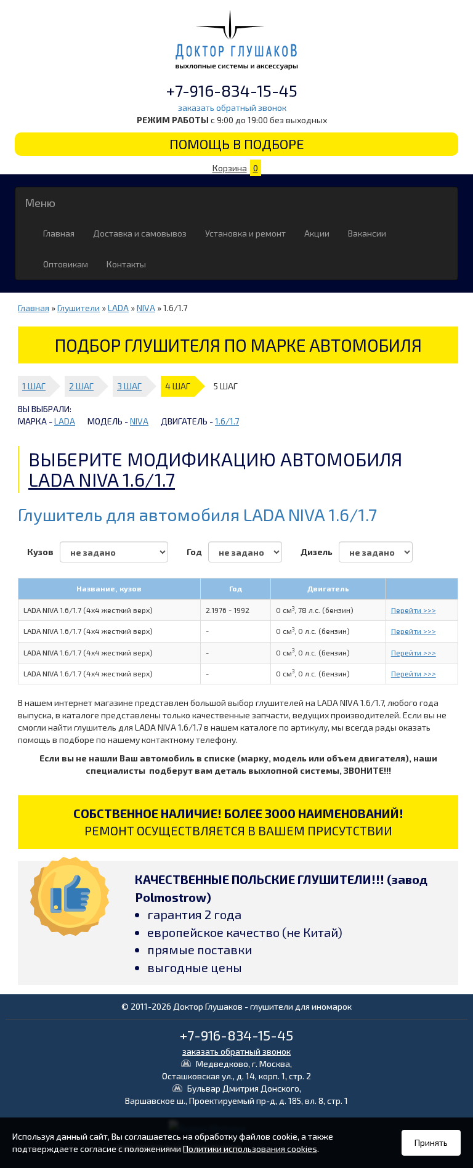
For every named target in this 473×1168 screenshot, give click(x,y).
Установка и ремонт (245, 233)
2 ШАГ (81, 386)
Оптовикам (65, 264)
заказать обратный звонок (232, 107)
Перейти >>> (413, 610)
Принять (431, 1142)
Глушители (78, 307)
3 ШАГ (129, 386)
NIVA (146, 307)
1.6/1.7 (227, 421)
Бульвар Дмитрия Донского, (236, 1094)
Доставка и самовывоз (140, 233)
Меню (40, 202)
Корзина (235, 168)
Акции (316, 233)
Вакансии (367, 233)
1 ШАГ (34, 386)
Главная (59, 233)
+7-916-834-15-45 (231, 90)
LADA (118, 307)
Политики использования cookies (250, 1148)
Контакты (126, 264)
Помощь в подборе (236, 144)
